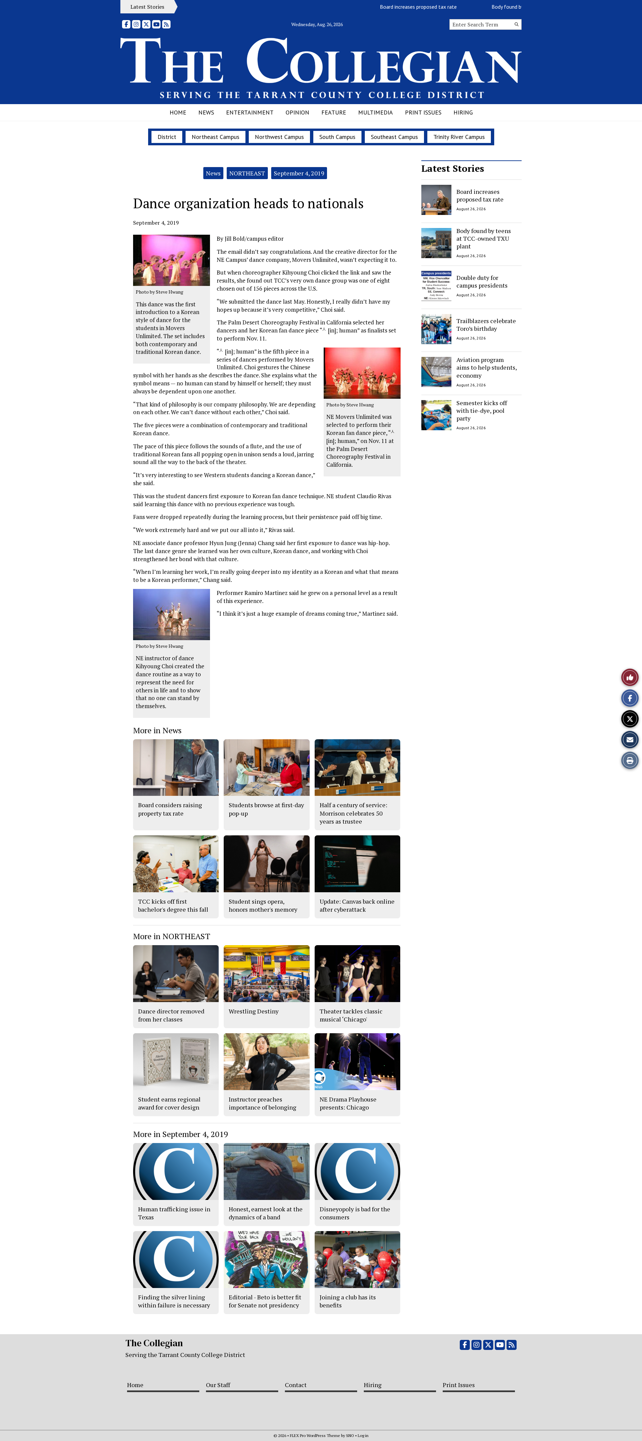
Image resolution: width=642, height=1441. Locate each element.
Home (178, 112)
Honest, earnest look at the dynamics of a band (266, 1213)
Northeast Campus (215, 137)
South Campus (337, 137)
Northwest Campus (279, 137)
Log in (363, 1435)
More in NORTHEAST (171, 936)
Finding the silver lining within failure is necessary (174, 1301)
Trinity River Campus (459, 137)
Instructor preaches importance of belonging (262, 1103)
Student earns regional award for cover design (169, 1103)
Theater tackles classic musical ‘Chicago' (351, 1015)
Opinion (297, 112)
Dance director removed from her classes (171, 1015)
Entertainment (250, 112)
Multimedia (375, 112)
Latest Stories (452, 168)
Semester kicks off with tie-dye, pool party (481, 411)
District (166, 137)
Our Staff (218, 1385)
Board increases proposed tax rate (389, 6)
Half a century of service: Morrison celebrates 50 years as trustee (353, 813)
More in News (157, 730)
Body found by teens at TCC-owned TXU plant (514, 6)
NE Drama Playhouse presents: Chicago (348, 1103)
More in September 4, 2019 (180, 1134)
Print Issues (423, 112)
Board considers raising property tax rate (170, 809)
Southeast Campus (394, 137)
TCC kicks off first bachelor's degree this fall (173, 905)
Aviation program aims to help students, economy (486, 367)
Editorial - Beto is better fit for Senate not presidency (265, 1301)
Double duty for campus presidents (482, 281)
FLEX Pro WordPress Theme (315, 1435)
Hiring (463, 112)
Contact (296, 1385)
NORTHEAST (247, 173)
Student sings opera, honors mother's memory (263, 905)
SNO (350, 1435)
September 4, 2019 (299, 173)
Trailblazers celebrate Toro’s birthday (486, 324)
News (206, 112)
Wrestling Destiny (254, 1011)
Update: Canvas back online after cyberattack (357, 905)
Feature (333, 112)
